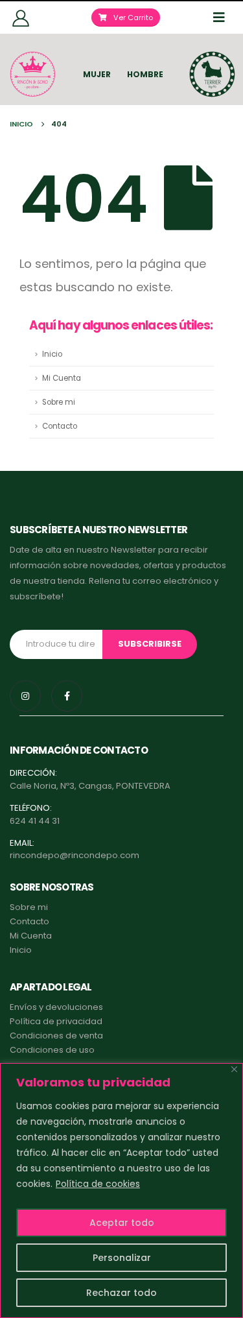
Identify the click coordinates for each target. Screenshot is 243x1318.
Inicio (52, 354)
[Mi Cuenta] (21, 17)
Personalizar (122, 1257)
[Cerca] (234, 1069)
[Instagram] (25, 696)
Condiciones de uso (52, 1050)
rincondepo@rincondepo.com (74, 855)
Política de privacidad (56, 1021)
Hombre (145, 74)
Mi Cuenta (61, 378)
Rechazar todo (121, 1292)
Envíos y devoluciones (56, 1007)
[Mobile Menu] (223, 17)
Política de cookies (98, 1183)
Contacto (59, 426)
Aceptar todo (121, 1222)
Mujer (97, 74)
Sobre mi (58, 402)
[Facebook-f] (66, 696)
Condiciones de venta (56, 1035)
